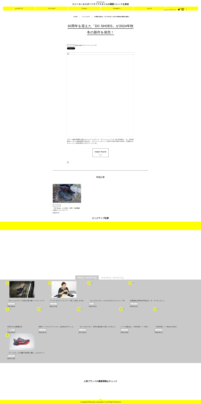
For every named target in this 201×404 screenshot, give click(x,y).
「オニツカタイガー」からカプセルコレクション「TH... (107, 300)
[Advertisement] (82, 256)
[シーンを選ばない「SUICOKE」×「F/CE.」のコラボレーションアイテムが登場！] (135, 325)
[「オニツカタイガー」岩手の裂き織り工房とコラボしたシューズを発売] (93, 325)
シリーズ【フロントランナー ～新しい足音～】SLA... (67, 300)
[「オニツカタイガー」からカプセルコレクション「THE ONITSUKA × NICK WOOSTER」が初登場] (103, 299)
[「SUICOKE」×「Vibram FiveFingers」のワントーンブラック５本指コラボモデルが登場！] (169, 325)
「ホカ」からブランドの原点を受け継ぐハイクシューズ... (26, 300)
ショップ (149, 8)
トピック (91, 303)
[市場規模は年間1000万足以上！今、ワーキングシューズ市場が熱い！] (144, 299)
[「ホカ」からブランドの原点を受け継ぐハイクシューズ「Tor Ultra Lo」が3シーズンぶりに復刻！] (21, 299)
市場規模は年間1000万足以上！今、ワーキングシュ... (147, 300)
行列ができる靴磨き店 (14, 327)
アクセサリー (117, 8)
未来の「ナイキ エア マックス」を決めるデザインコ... (56, 327)
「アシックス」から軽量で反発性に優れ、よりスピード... (26, 353)
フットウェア (51, 8)
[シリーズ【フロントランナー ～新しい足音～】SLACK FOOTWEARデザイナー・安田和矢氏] (64, 299)
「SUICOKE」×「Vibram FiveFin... (166, 327)
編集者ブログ (11, 329)
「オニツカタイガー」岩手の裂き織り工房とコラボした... (97, 327)
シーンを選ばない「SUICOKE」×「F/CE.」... (136, 327)
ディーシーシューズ (90, 45)
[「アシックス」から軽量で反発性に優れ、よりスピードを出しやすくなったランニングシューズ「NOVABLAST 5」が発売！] (21, 351)
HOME (75, 16)
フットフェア (86, 16)
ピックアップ (19, 8)
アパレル (84, 8)
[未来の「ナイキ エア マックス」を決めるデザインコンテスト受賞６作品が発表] (53, 325)
